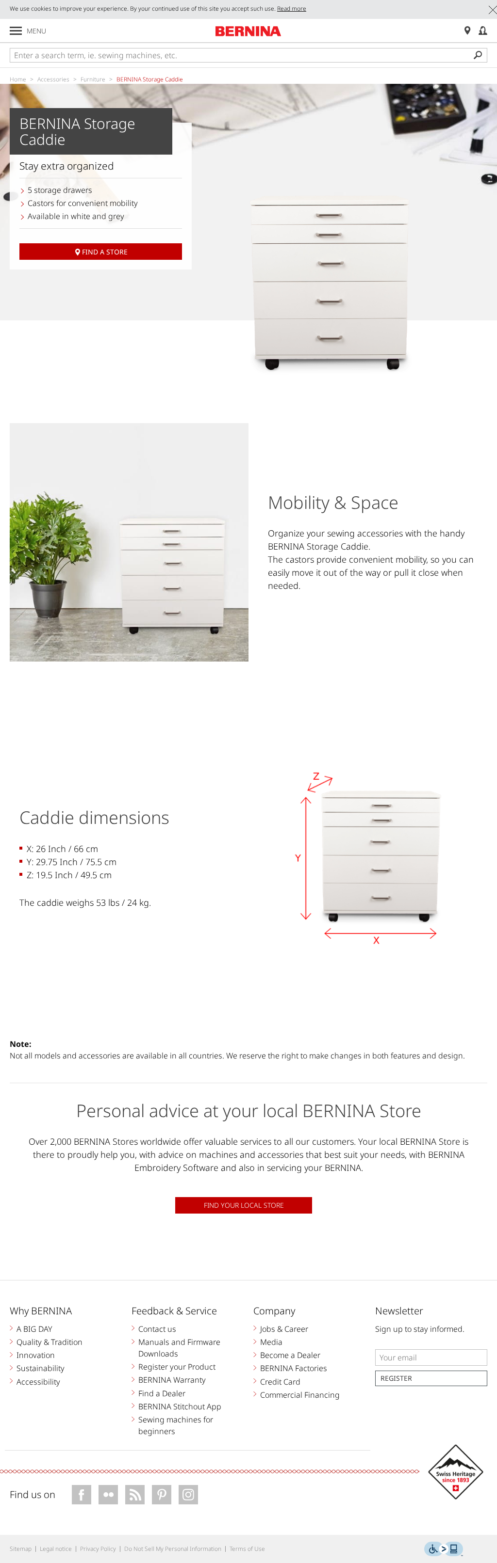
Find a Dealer (161, 1393)
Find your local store (244, 1205)
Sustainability (41, 1368)
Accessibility (38, 1381)
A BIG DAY (34, 1329)
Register (396, 1378)
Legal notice (56, 1549)
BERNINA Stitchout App (179, 1406)
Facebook (81, 1494)
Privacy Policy (98, 1549)
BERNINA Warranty (172, 1379)
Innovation (36, 1355)
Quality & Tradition (50, 1342)
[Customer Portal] (483, 31)
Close (493, 10)
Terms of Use (247, 1549)
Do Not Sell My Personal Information (172, 1549)
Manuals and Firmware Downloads (179, 1348)
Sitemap (21, 1549)
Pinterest (161, 1494)
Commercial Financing (300, 1394)
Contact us (157, 1329)
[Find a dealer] (467, 31)
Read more (291, 8)
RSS (135, 1494)
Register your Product (176, 1366)
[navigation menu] (16, 31)
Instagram (188, 1494)
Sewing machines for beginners (175, 1425)
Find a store (105, 251)
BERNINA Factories (293, 1368)
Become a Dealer (290, 1355)
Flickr (108, 1494)
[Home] (248, 31)
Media (271, 1342)
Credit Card (280, 1381)
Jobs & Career (284, 1329)
